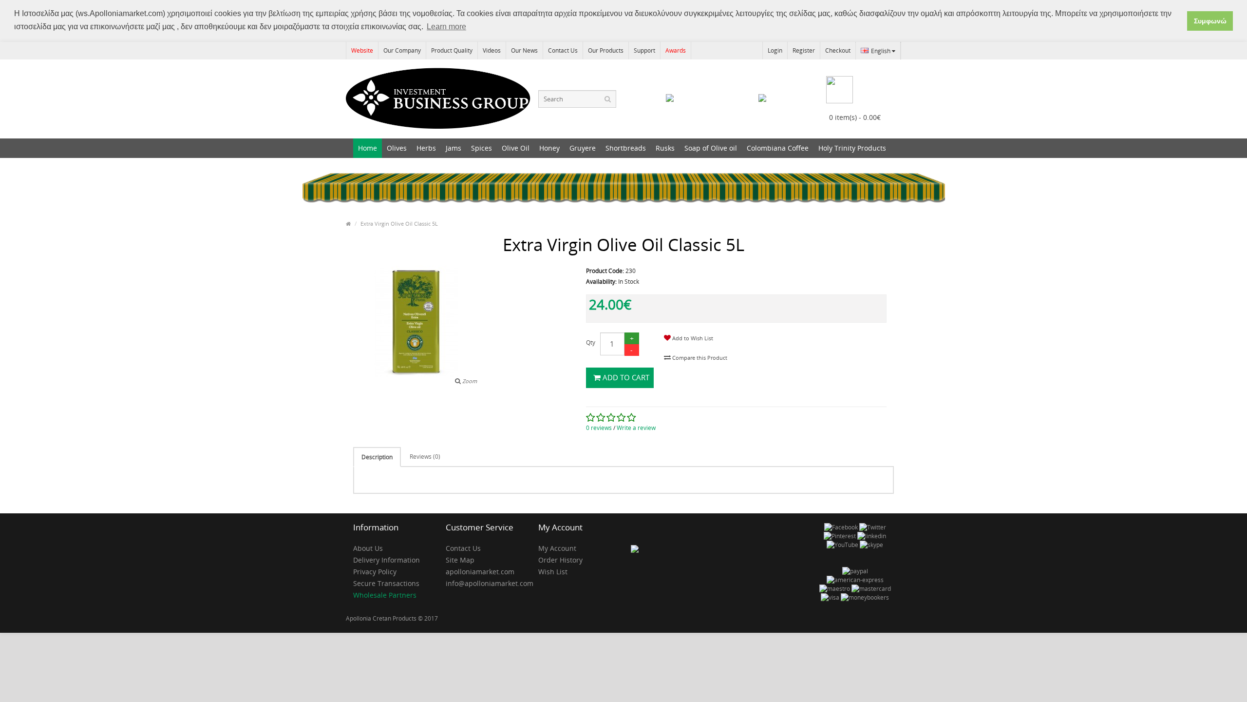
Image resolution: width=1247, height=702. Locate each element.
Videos (492, 50)
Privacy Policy (375, 571)
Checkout (837, 50)
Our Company (402, 50)
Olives (397, 148)
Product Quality (451, 50)
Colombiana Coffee (778, 148)
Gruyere (582, 148)
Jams (453, 148)
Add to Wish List (692, 338)
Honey (549, 148)
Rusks (665, 148)
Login (775, 50)
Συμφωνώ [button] (1210, 21)
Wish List (552, 571)
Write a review (636, 428)
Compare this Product (699, 357)
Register (804, 50)
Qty (590, 342)
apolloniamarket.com (480, 571)
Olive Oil (515, 148)
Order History (560, 560)
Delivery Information (386, 560)
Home (367, 148)
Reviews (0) (425, 456)
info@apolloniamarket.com (485, 583)
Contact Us (563, 50)
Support (644, 50)
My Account (557, 548)
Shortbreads (625, 148)
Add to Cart (625, 377)
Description (377, 457)
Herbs (426, 148)
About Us (368, 548)
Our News (524, 50)
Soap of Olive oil (710, 148)
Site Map (460, 560)
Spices (481, 148)
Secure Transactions (386, 583)
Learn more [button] (446, 26)
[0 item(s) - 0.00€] (855, 84)
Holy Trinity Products (852, 148)
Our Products (606, 50)
